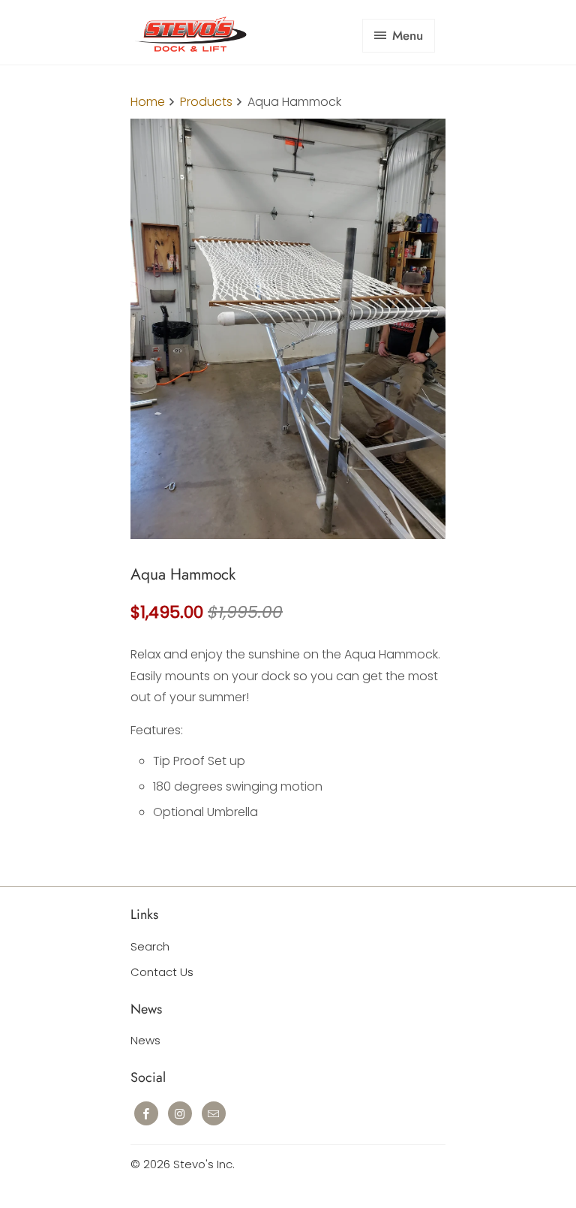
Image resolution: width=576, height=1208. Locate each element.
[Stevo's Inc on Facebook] (146, 1113)
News (145, 1040)
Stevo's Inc (202, 1164)
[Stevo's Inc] (190, 38)
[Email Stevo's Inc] (214, 1113)
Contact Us (162, 972)
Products (206, 101)
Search (150, 946)
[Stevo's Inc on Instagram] (180, 1113)
